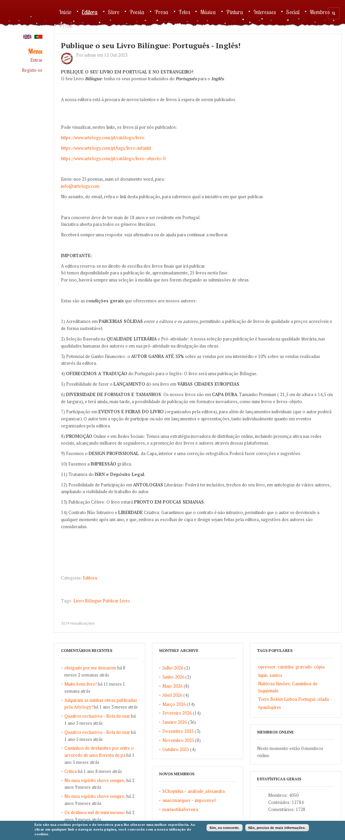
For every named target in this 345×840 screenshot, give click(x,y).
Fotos (184, 12)
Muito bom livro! (80, 684)
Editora (90, 12)
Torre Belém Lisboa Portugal (286, 699)
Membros (320, 12)
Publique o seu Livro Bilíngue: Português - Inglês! (151, 45)
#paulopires (269, 707)
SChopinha (172, 791)
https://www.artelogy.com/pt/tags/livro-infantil (106, 148)
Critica (70, 771)
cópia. (319, 667)
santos (276, 675)
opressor (267, 667)
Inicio (65, 12)
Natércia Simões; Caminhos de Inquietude (287, 687)
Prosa (161, 12)
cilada (323, 699)
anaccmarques (176, 800)
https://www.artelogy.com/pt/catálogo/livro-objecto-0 (113, 158)
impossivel (205, 800)
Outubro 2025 (175, 749)
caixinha (285, 667)
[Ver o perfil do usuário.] (68, 63)
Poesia (137, 12)
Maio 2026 (172, 686)
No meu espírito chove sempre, (94, 780)
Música (208, 12)
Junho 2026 (173, 677)
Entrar (36, 60)
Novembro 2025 (178, 740)
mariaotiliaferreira (180, 809)
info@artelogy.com (80, 186)
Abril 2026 (172, 695)
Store (113, 12)
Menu (35, 51)
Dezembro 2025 (178, 731)
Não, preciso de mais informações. (277, 828)
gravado (303, 667)
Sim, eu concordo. (225, 828)
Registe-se (32, 70)
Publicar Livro (116, 601)
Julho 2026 (172, 668)
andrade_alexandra (206, 791)
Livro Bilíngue (87, 601)
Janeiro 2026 (174, 722)
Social (293, 12)
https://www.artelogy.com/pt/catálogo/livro (103, 137)
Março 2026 (174, 704)
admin (90, 55)
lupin (263, 675)
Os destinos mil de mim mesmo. (94, 812)
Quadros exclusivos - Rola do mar (97, 716)
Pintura (234, 12)
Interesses (264, 12)
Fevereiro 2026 (177, 713)
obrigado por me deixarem (90, 668)
